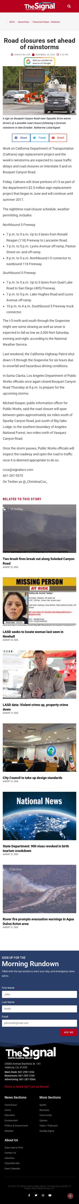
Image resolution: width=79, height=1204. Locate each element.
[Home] (5, 21)
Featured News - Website (46, 21)
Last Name (8, 1002)
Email (5, 1016)
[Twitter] (36, 1195)
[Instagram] (43, 1195)
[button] (9, 6)
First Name (8, 987)
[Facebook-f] (29, 1195)
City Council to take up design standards (33, 778)
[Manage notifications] (70, 1196)
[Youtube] (50, 1195)
